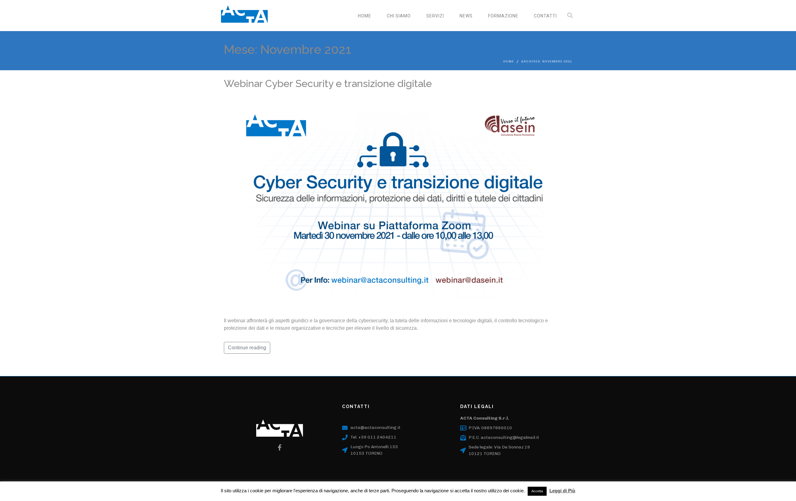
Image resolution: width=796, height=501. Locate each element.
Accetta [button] (537, 491)
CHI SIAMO (399, 15)
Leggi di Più (562, 490)
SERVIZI (435, 15)
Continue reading (247, 347)
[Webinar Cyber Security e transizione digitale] (398, 203)
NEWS (466, 15)
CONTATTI (545, 15)
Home (364, 15)
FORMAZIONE (503, 15)
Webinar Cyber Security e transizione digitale (328, 83)
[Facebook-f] (280, 447)
